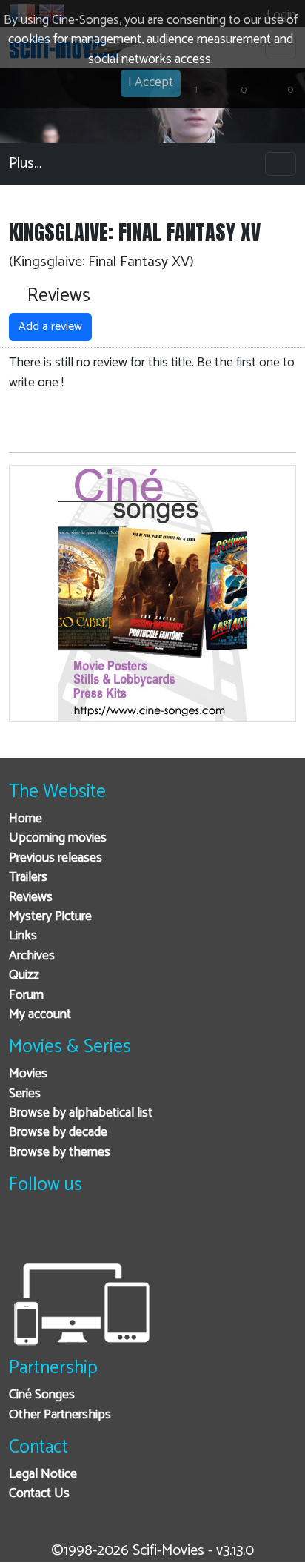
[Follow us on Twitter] (60, 1232)
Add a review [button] (50, 327)
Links (23, 936)
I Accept (150, 82)
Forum (26, 995)
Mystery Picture (50, 917)
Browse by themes (59, 1152)
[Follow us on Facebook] (24, 1232)
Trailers (28, 877)
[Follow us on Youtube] (96, 1232)
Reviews (31, 897)
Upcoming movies (58, 838)
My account (40, 1014)
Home (25, 819)
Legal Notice (43, 1474)
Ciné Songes (42, 1395)
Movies (28, 1074)
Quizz (24, 975)
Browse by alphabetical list (80, 1113)
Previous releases (55, 858)
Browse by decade (58, 1132)
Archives (32, 956)
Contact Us (39, 1493)
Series (25, 1094)
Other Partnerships (60, 1415)
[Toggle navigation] (280, 164)
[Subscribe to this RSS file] (133, 1232)
